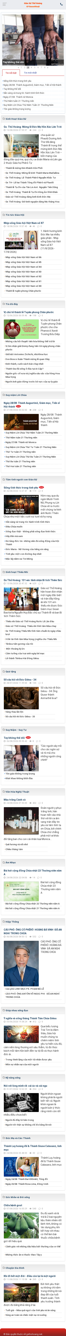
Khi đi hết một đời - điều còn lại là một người (30, 1276)
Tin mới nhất (30, 72)
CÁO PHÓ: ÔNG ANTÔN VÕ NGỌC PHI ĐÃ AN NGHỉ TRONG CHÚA (32, 995)
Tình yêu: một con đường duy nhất (23, 554)
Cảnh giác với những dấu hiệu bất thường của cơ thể (32, 1248)
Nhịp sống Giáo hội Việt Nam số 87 (24, 223)
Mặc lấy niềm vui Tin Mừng (19, 559)
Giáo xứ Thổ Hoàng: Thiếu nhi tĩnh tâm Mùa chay (30, 626)
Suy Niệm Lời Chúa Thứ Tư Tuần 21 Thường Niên (30, 447)
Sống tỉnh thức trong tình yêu (17, 81)
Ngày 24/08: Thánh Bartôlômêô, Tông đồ (26, 1179)
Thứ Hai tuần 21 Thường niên (20, 466)
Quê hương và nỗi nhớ (16, 844)
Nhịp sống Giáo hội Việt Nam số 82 (23, 276)
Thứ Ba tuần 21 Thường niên (20, 461)
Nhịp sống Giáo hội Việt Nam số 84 (23, 267)
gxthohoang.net (34, 1334)
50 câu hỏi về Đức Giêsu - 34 (20, 679)
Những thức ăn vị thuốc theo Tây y (23, 1254)
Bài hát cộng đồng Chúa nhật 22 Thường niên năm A (32, 903)
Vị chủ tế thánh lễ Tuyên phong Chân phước (29, 312)
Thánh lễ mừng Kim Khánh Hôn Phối (23, 168)
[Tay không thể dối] (33, 40)
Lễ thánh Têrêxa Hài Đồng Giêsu (22, 658)
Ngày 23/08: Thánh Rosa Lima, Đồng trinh (26, 1184)
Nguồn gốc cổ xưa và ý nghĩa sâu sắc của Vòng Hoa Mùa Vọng (32, 375)
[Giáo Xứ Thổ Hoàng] (33, 4)
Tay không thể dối (13, 62)
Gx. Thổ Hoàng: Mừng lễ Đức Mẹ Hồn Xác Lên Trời (33, 126)
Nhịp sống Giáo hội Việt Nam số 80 (23, 286)
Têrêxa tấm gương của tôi (19, 644)
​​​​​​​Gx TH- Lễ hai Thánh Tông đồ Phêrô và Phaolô (29, 182)
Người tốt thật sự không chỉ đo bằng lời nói (28, 1124)
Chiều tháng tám (14, 849)
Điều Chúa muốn (13, 526)
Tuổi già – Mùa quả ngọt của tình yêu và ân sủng (30, 1310)
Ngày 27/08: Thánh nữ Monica (18, 97)
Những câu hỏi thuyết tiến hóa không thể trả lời (30, 341)
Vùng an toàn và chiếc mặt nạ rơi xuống (25, 1315)
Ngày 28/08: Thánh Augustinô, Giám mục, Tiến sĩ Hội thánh (32, 85)
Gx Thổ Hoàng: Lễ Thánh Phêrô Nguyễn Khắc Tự (30, 177)
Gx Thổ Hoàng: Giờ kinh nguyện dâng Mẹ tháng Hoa (32, 201)
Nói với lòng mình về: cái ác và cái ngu (25, 1085)
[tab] (11, 73)
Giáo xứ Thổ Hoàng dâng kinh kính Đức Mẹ (28, 196)
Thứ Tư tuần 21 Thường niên (20, 452)
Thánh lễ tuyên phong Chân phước (23, 291)
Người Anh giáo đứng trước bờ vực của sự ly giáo (31, 381)
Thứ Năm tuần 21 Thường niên (19, 101)
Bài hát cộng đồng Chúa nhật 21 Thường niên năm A (32, 908)
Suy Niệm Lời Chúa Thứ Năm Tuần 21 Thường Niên (29, 105)
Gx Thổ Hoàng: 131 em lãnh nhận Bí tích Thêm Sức (33, 580)
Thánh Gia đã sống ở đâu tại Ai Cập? (24, 368)
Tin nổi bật (11, 73)
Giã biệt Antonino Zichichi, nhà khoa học (26, 354)
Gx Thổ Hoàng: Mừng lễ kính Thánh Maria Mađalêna (32, 173)
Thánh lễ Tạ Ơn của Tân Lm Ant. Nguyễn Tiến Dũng (31, 187)
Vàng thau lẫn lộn (14, 712)
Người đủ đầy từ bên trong (19, 1120)
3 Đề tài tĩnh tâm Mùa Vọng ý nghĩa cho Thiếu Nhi (31, 639)
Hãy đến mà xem (14, 536)
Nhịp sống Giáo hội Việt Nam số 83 (23, 271)
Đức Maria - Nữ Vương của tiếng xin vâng (27, 549)
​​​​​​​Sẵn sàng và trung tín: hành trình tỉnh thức (24, 93)
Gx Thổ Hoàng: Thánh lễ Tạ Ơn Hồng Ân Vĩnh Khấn (31, 192)
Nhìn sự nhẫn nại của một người (22, 1064)
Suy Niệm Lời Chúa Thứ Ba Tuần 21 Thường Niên (30, 456)
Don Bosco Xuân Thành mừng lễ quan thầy (27, 359)
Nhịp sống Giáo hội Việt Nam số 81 (23, 281)
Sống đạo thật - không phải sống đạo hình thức (30, 531)
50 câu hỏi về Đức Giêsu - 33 (20, 716)
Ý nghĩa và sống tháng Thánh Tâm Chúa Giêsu (30, 1018)
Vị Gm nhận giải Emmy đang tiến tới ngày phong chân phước (32, 348)
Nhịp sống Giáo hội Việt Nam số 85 (23, 262)
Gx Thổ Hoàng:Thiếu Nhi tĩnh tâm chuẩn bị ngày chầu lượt (33, 633)
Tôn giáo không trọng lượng (17, 109)
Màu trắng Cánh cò (15, 799)
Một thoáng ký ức (15, 648)
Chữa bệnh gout (13, 1205)
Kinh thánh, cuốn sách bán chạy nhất (24, 364)
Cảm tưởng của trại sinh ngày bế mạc (25, 653)
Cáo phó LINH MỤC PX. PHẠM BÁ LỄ (24, 989)
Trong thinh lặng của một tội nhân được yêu (28, 1059)
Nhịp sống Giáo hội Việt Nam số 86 (23, 257)
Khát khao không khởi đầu (19, 778)
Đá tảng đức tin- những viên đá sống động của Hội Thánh (32, 543)
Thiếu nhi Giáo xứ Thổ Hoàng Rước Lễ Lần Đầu (29, 621)
